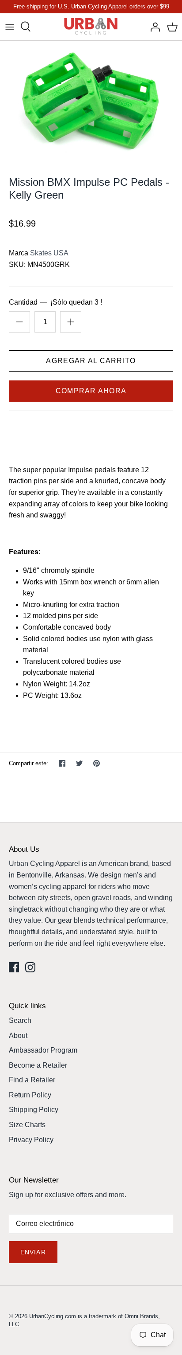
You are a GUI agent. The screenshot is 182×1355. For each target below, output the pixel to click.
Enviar (33, 1252)
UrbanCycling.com (52, 1316)
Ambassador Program (43, 1050)
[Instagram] (30, 967)
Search (20, 1020)
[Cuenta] (153, 26)
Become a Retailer (38, 1065)
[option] (91, 102)
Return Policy (30, 1095)
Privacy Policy (31, 1140)
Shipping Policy (33, 1109)
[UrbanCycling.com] (91, 27)
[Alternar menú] (9, 26)
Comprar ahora (91, 391)
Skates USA (49, 253)
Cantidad (55, 302)
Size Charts (27, 1124)
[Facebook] (14, 967)
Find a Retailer (32, 1080)
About (18, 1035)
